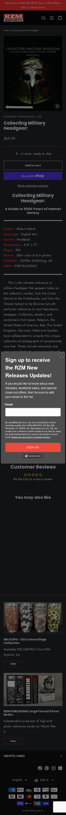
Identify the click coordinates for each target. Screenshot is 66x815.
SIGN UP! (33, 447)
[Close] (62, 354)
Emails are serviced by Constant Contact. (30, 437)
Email (9, 404)
